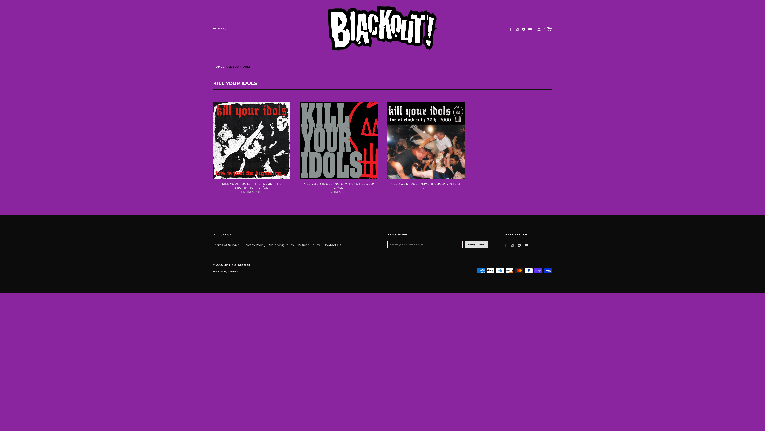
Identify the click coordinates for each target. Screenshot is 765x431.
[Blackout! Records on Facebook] (510, 29)
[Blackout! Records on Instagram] (517, 29)
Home (217, 66)
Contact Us (332, 245)
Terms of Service (226, 245)
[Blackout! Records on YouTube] (530, 29)
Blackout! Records (237, 265)
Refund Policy (309, 245)
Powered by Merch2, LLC (227, 271)
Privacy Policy (254, 245)
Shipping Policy (281, 245)
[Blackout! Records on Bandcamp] (523, 29)
